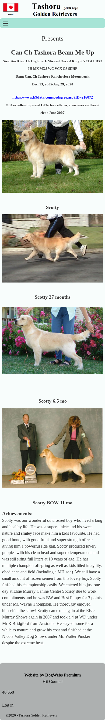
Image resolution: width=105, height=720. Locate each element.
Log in (7, 705)
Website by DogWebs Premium (52, 675)
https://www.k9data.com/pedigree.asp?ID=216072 (52, 97)
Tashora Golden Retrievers (38, 715)
